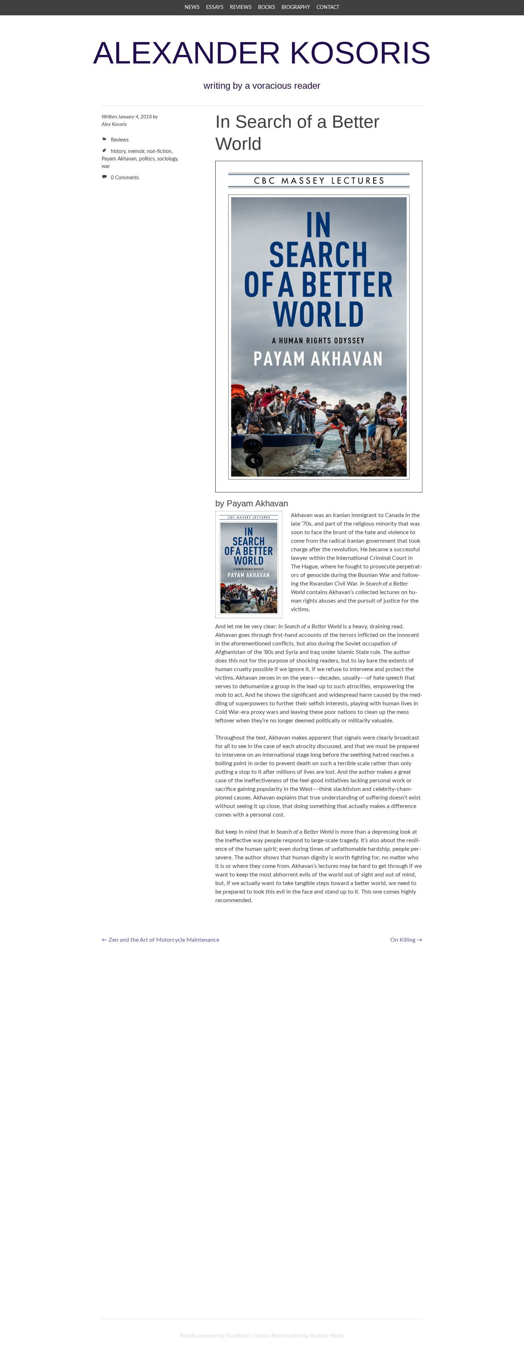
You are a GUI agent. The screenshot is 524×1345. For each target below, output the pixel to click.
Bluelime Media (327, 1336)
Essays (215, 7)
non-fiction (159, 151)
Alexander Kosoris (262, 52)
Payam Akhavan (119, 159)
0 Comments (125, 177)
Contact (328, 7)
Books (266, 7)
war (106, 166)
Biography (296, 7)
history (118, 151)
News (192, 7)
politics (147, 159)
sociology (167, 159)
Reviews (241, 7)
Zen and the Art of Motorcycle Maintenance (160, 940)
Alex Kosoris (114, 124)
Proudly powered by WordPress (214, 1336)
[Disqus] (262, 1042)
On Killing (406, 940)
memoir (136, 151)
